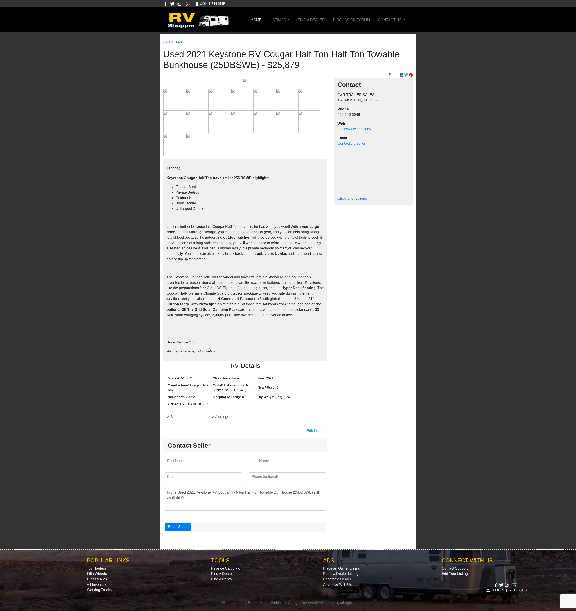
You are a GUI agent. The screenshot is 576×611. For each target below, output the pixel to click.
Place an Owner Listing (341, 568)
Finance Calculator (226, 568)
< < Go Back (173, 42)
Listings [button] (278, 20)
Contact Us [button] (390, 20)
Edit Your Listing (455, 574)
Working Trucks (99, 590)
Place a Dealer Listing (340, 574)
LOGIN (203, 3)
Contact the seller (351, 143)
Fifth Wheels (97, 574)
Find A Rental (222, 579)
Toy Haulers (96, 568)
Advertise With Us (337, 584)
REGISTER (218, 3)
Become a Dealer (337, 579)
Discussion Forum (351, 20)
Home (257, 20)
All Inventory (97, 584)
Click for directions (352, 198)
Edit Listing (315, 431)
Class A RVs (97, 579)
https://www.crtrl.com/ (354, 129)
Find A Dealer (311, 20)
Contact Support (455, 568)
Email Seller (178, 527)
